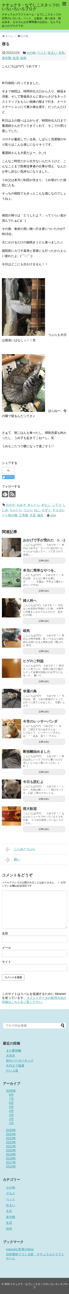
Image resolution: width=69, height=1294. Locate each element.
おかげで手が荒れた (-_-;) (44, 540)
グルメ (10, 1193)
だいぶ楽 (12, 1070)
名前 (5, 933)
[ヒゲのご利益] (11, 668)
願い (17, 859)
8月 (11, 1094)
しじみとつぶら (24, 849)
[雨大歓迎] (11, 816)
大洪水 (10, 1055)
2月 (11, 1119)
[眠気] (11, 638)
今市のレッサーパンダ (40, 721)
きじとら (33, 504)
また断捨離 (13, 1050)
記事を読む (44, 560)
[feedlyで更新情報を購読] (5, 494)
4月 (11, 1111)
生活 (16, 58)
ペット (41, 52)
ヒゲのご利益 (33, 661)
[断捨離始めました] (11, 758)
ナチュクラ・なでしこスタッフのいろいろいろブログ (30, 7)
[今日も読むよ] (11, 789)
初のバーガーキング (20, 1060)
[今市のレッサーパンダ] (11, 728)
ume (53, 515)
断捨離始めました (37, 751)
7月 (11, 1098)
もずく (46, 510)
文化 (61, 52)
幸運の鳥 (30, 691)
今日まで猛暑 (15, 1065)
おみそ (21, 504)
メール (6, 947)
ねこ (37, 510)
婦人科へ (30, 600)
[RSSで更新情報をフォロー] (12, 494)
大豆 (33, 515)
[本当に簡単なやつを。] (11, 577)
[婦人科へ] (11, 607)
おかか (10, 504)
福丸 (40, 515)
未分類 (6, 58)
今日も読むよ (33, 782)
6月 (11, 1103)
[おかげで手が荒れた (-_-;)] (11, 547)
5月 (11, 1107)
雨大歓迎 (30, 809)
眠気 (26, 631)
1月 (11, 1123)
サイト (6, 962)
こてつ (56, 504)
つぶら (28, 510)
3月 (11, 1115)
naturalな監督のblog (20, 1249)
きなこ (45, 504)
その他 (30, 52)
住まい (52, 52)
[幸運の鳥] (11, 698)
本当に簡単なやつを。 (40, 570)
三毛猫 (23, 515)
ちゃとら (16, 510)
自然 (23, 58)
